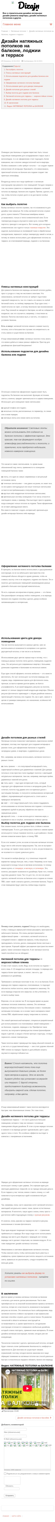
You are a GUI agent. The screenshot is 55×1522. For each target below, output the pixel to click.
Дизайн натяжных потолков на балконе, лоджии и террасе (21, 48)
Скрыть (17, 66)
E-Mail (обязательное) (13, 1439)
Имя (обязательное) (12, 1432)
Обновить (9, 1486)
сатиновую (39, 868)
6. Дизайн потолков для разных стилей (20, 89)
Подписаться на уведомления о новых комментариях (28, 1474)
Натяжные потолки (18, 31)
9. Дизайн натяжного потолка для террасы (21, 99)
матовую (29, 868)
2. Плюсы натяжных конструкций (17, 73)
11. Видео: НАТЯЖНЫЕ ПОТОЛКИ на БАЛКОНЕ (23, 106)
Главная (4, 31)
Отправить (9, 1496)
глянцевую (18, 868)
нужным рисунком (42, 1215)
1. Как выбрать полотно (13, 69)
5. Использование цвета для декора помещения (23, 86)
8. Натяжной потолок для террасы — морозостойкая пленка (28, 96)
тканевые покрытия (38, 227)
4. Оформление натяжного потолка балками (22, 83)
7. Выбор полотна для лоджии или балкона (21, 93)
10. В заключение (11, 103)
